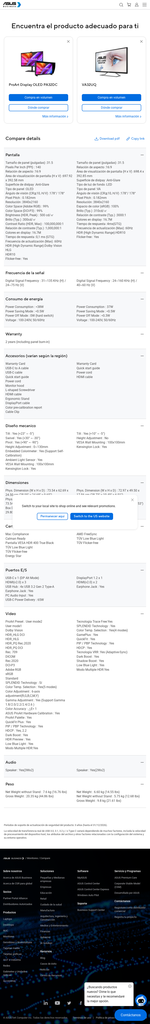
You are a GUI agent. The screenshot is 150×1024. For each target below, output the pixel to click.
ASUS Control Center (88, 883)
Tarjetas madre (11, 948)
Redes (6, 965)
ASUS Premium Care (125, 877)
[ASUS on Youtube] (57, 1003)
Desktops (8, 924)
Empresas (45, 887)
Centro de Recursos (51, 975)
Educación (46, 892)
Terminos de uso (82, 1017)
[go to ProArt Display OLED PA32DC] (38, 62)
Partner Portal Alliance (15, 898)
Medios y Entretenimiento (54, 925)
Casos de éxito (48, 963)
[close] (132, 499)
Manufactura (47, 910)
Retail (43, 898)
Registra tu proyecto (125, 917)
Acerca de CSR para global (17, 883)
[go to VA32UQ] (111, 62)
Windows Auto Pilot (88, 895)
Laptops (7, 918)
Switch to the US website (92, 516)
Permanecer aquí (52, 516)
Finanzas (45, 931)
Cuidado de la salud (51, 904)
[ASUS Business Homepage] (12, 4)
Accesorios (9, 980)
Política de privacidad (107, 1017)
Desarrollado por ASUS (126, 892)
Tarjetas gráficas (12, 954)
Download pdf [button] (110, 139)
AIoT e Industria (12, 959)
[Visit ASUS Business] (14, 858)
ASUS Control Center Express (93, 889)
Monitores (8, 936)
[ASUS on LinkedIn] (46, 1003)
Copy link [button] (138, 139)
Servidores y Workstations (17, 942)
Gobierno (45, 937)
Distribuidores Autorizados (17, 904)
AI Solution (46, 943)
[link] (38, 107)
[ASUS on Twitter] (69, 1003)
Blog (42, 957)
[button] (121, 4)
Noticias (44, 969)
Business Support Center (91, 910)
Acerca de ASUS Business (17, 877)
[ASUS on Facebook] (81, 1003)
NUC (5, 930)
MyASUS (82, 877)
